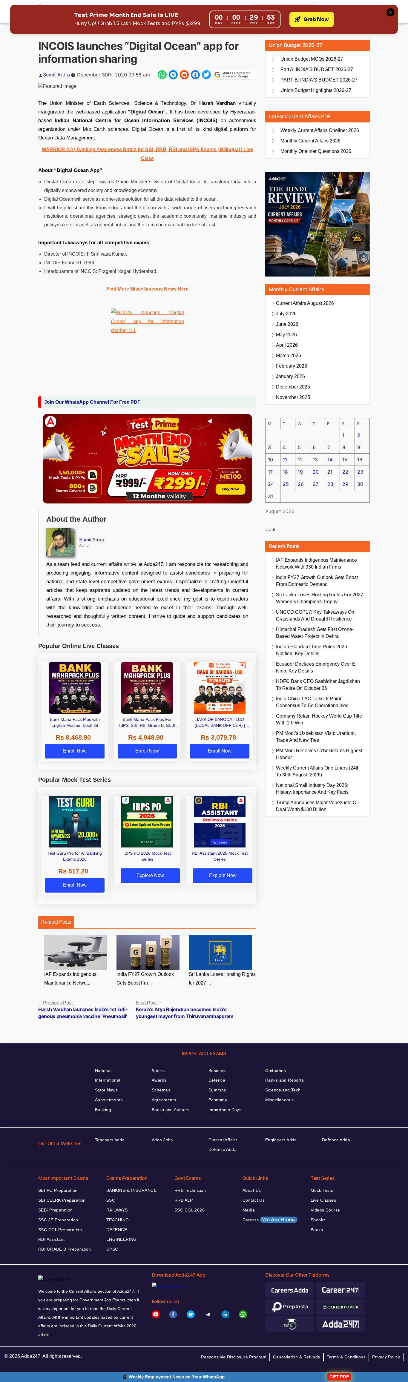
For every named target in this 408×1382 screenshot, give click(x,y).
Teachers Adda (110, 1139)
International (107, 1080)
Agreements (164, 1099)
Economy (217, 1099)
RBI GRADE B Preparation (64, 1249)
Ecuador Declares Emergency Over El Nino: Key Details (316, 667)
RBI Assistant (51, 1239)
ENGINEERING (121, 1239)
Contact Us (254, 1200)
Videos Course (325, 1210)
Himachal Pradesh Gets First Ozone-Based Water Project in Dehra (315, 633)
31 (270, 496)
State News (106, 1090)
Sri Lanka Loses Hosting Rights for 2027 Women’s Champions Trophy (319, 598)
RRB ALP (183, 1200)
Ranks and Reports (284, 1080)
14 (329, 460)
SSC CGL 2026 (189, 1210)
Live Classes (323, 1200)
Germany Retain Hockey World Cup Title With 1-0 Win (319, 719)
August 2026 (305, 303)
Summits (217, 1090)
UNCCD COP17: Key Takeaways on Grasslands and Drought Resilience (315, 615)
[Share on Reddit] (184, 74)
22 (345, 472)
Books (317, 1229)
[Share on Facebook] (195, 74)
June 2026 (287, 324)
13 (315, 460)
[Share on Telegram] (173, 74)
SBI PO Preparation (58, 1190)
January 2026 (290, 376)
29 (345, 484)
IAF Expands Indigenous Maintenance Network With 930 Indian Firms (316, 563)
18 (285, 472)
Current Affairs (222, 1139)
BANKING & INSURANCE (131, 1190)
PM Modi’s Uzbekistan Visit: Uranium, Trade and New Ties (316, 737)
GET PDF (339, 1376)
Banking (103, 1109)
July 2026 (286, 313)
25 (286, 484)
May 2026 (286, 334)
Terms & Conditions (346, 1357)
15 (344, 460)
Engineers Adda (281, 1139)
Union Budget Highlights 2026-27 (315, 90)
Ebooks (318, 1219)
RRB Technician (190, 1190)
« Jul (270, 529)
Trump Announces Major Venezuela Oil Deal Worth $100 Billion (317, 806)
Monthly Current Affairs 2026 (310, 140)
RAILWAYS (117, 1210)
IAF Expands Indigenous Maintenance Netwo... (70, 978)
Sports (158, 1070)
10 (270, 460)
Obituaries (275, 1070)
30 (360, 484)
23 (360, 472)
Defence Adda (222, 1149)
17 (270, 472)
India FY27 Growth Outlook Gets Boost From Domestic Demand (317, 581)
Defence (216, 1080)
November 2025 (293, 397)
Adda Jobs (162, 1139)
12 (300, 460)
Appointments (108, 1099)
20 (316, 472)
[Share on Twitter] (206, 74)
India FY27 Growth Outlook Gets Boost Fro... (145, 978)
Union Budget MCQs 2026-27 (311, 59)
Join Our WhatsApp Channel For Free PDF (92, 402)
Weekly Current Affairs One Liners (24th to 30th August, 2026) (318, 771)
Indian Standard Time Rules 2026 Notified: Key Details (311, 650)
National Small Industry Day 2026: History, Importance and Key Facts (312, 789)
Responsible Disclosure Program (234, 1357)
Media (249, 1210)
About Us (252, 1190)
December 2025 (293, 386)
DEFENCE (116, 1229)
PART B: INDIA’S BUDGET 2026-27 (319, 79)
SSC (110, 1200)
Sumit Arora (56, 75)
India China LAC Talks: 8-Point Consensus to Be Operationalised (312, 702)
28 (330, 484)
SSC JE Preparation (58, 1219)
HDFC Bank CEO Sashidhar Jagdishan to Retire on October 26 (318, 685)
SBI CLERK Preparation (62, 1200)
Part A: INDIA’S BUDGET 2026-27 (316, 69)
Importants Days (224, 1109)
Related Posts (56, 922)
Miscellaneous (279, 1099)
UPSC (112, 1249)
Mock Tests (322, 1190)
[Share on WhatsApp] (162, 74)
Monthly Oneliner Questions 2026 (315, 151)
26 (301, 484)
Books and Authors (170, 1109)
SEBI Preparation (55, 1210)
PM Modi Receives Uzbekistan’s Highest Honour (319, 754)
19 (300, 472)
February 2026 (291, 365)
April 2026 (287, 345)
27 (315, 484)
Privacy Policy (386, 1357)
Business (217, 1070)
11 (285, 460)
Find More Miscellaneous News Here (147, 288)
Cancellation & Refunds (296, 1357)
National (103, 1070)
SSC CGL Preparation (60, 1229)
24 (271, 484)
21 (329, 472)
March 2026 (288, 355)
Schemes (161, 1090)
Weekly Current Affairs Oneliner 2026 (319, 130)
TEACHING (117, 1219)
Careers (269, 1219)
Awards (159, 1080)
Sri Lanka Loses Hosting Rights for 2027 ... (222, 978)
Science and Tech (283, 1090)
